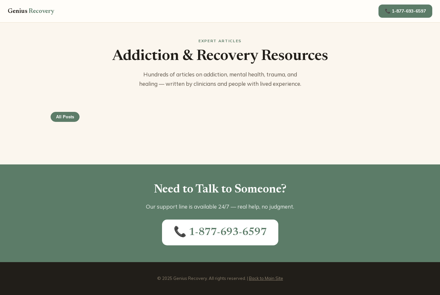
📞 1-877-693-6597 (405, 11)
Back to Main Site (266, 278)
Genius (31, 11)
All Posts (65, 116)
